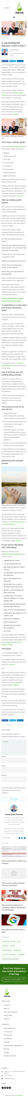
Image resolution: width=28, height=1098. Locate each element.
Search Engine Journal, (17, 146)
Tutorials (6, 1052)
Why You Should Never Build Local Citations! (14, 856)
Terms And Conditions (11, 1012)
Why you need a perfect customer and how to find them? (14, 878)
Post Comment (14, 799)
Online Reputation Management (10, 959)
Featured (12, 945)
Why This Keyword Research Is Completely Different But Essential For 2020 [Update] (14, 901)
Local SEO (5, 954)
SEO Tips (6, 1049)
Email (4, 766)
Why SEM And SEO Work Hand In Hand (14, 924)
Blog (18, 941)
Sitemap (6, 1019)
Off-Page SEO (12, 954)
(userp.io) (16, 114)
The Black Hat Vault (10, 1056)
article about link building (13, 554)
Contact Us (7, 1005)
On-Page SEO (21, 954)
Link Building (17, 950)
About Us (6, 1008)
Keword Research (7, 950)
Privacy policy (19, 1095)
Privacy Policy (8, 1015)
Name (4, 756)
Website (4, 775)
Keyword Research (9, 1028)
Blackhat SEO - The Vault (8, 941)
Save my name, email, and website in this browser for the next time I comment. (13, 790)
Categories (5, 945)
